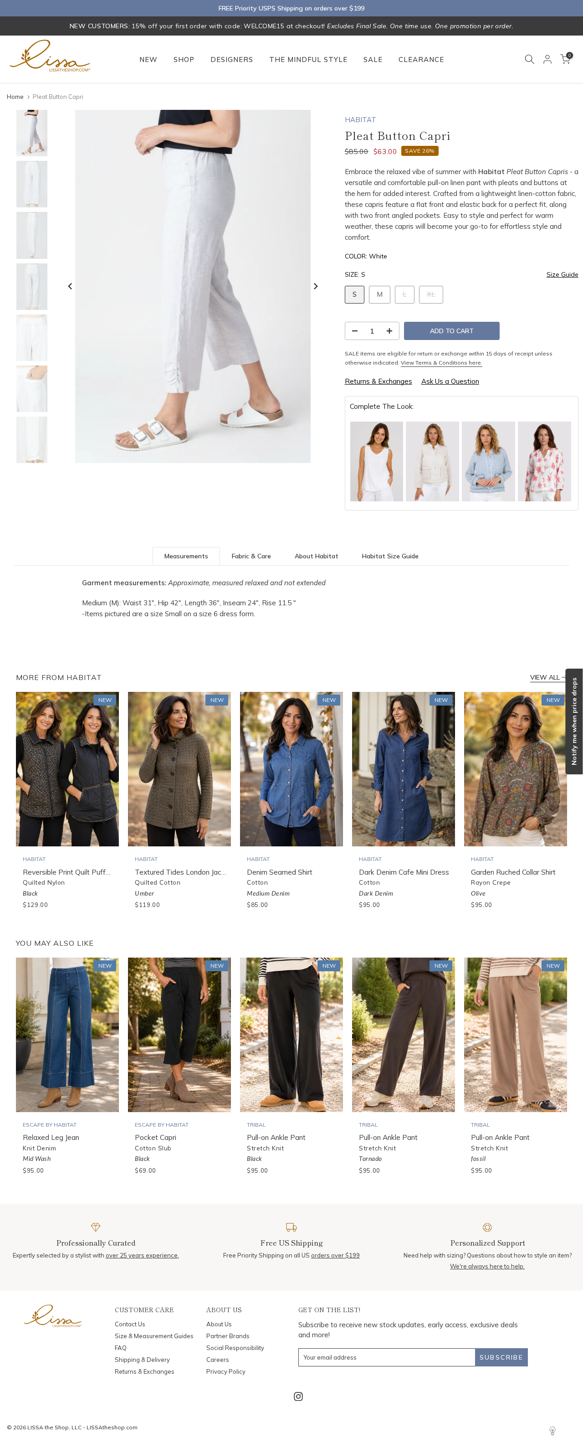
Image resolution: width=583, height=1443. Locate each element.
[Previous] (70, 286)
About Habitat (316, 556)
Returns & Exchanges (378, 381)
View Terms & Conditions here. (441, 362)
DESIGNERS (231, 59)
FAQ (121, 1347)
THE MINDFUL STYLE (308, 59)
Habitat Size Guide (390, 556)
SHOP (184, 59)
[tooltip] (377, 461)
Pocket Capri (155, 1137)
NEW (148, 59)
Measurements (186, 556)
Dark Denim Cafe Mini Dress (404, 871)
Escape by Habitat (50, 1124)
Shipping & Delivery (142, 1359)
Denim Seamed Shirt (279, 871)
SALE (373, 59)
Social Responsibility (235, 1347)
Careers (217, 1359)
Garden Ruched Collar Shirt (513, 871)
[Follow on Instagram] (298, 1397)
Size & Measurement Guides (154, 1336)
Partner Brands (228, 1336)
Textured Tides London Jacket (183, 871)
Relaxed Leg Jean (51, 1137)
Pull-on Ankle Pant (276, 1137)
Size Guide (562, 274)
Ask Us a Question (450, 381)
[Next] (315, 286)
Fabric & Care (251, 556)
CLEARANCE (421, 59)
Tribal (256, 1124)
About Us (219, 1324)
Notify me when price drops (574, 721)
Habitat (360, 119)
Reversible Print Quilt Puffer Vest (76, 871)
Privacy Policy (225, 1371)
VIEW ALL (545, 677)
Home (15, 96)
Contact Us (130, 1324)
